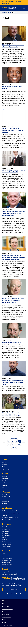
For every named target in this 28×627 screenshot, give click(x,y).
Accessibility (5, 614)
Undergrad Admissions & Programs (11, 511)
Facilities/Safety (6, 542)
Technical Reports (7, 558)
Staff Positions (6, 501)
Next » (14, 447)
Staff (3, 483)
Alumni (4, 487)
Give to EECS (14, 589)
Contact (4, 503)
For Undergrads (6, 535)
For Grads (5, 533)
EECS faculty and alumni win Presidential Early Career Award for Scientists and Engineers (13, 257)
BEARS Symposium (7, 564)
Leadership (5, 478)
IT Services (5, 540)
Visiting (4, 467)
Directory (4, 476)
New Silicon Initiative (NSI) (9, 574)
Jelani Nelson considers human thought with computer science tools (12, 382)
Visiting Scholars (6, 546)
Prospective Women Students (10, 517)
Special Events (6, 469)
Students (4, 485)
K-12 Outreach (6, 497)
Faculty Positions (7, 499)
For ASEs (5, 537)
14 (9, 444)
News (9, 12)
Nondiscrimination (6, 617)
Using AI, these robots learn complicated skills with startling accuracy (12, 130)
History (4, 462)
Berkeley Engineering (7, 609)
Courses (4, 515)
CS (3, 603)
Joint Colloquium (6, 562)
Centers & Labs (6, 556)
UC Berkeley (5, 606)
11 (16, 441)
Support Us (5, 495)
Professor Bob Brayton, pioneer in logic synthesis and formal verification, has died (13, 300)
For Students (5, 531)
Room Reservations (7, 527)
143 (19, 444)
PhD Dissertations (7, 560)
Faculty (4, 481)
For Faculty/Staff (7, 544)
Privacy (4, 619)
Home (4, 12)
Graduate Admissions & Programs (11, 513)
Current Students (6, 519)
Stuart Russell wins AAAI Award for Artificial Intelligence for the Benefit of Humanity (13, 213)
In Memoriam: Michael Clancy (11, 342)
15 (12, 444)
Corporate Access (7, 572)
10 (12, 441)
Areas (4, 553)
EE (3, 601)
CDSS (3, 611)
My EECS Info (6, 529)
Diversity (4, 464)
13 (23, 441)
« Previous (14, 438)
